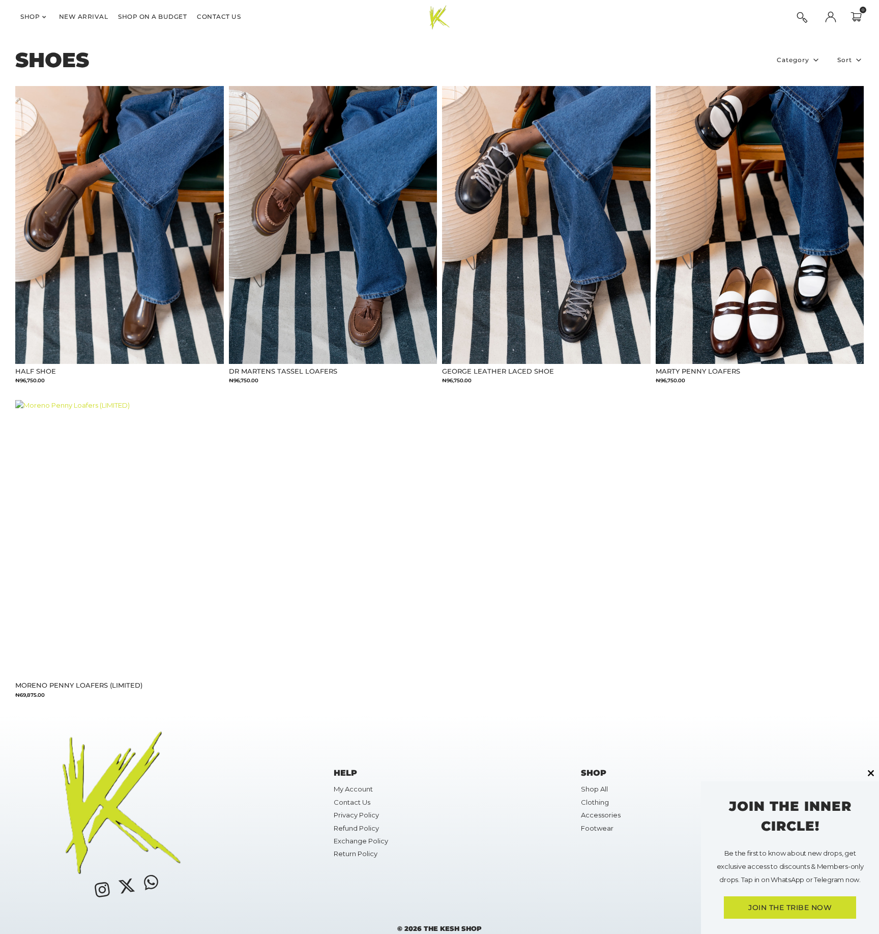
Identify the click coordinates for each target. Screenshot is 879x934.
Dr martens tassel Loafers (283, 371)
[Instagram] (101, 889)
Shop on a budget (152, 16)
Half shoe (35, 371)
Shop (30, 16)
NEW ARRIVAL (83, 16)
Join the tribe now (790, 907)
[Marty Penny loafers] (760, 225)
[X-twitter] (126, 885)
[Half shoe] (119, 225)
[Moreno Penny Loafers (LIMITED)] (119, 539)
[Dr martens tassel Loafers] (333, 225)
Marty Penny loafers (698, 371)
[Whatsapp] (151, 882)
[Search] (802, 17)
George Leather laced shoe (498, 371)
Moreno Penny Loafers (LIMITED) (78, 685)
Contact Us (219, 16)
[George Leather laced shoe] (546, 225)
